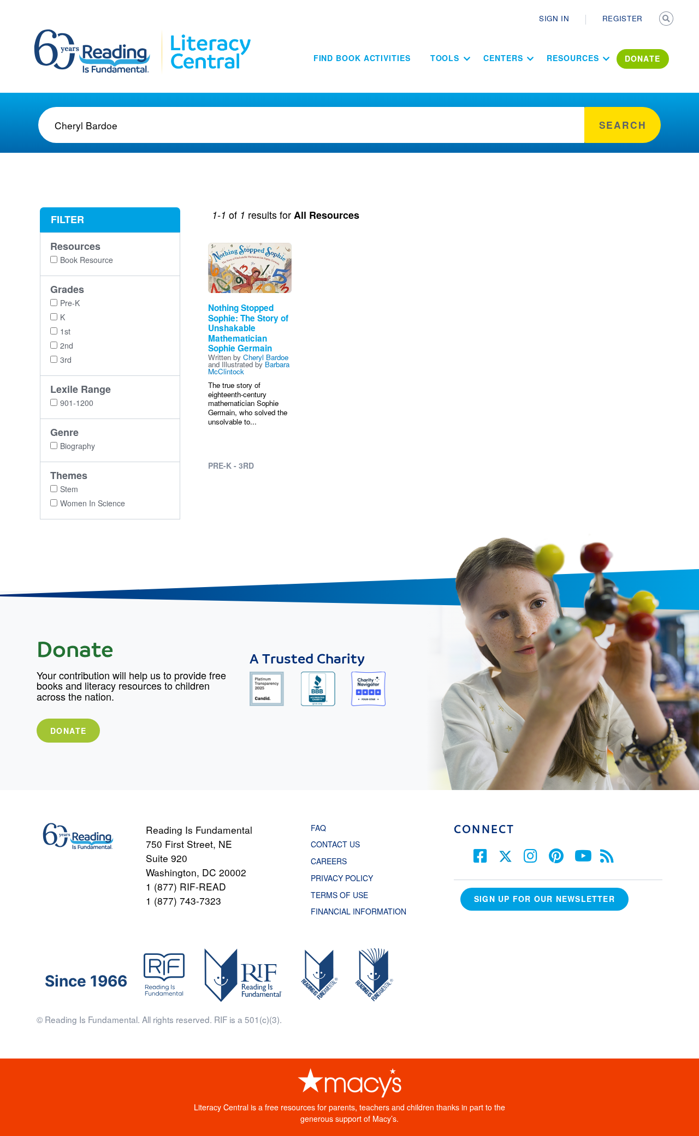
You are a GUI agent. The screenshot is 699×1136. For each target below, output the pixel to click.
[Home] (99, 34)
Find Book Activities (362, 57)
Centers (503, 57)
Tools (445, 57)
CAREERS (329, 861)
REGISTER (622, 18)
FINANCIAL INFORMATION (358, 911)
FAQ (318, 827)
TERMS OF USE (345, 894)
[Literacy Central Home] (210, 34)
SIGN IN (554, 18)
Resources (573, 57)
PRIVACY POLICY (342, 877)
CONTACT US (338, 844)
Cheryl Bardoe (265, 357)
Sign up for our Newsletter (544, 898)
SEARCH (667, 19)
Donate (68, 730)
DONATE (643, 58)
